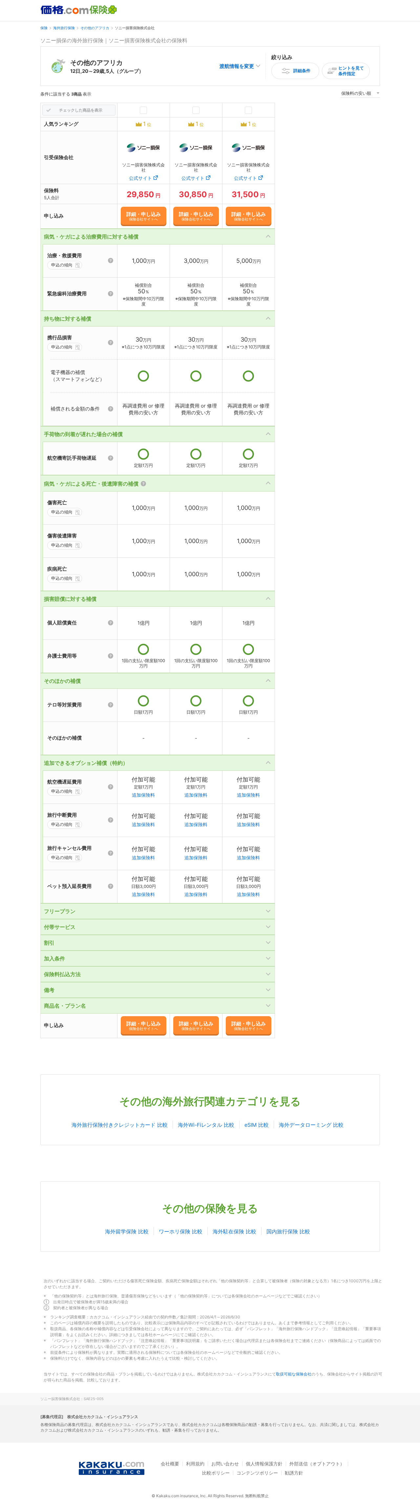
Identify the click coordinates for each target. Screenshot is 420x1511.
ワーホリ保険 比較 (180, 1231)
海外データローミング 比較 (311, 1125)
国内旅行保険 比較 (288, 1231)
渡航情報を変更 (237, 66)
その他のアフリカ (94, 28)
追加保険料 (143, 795)
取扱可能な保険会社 (293, 1374)
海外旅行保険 (64, 28)
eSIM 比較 (256, 1125)
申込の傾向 (62, 264)
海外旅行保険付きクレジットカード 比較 (120, 1125)
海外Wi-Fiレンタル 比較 (206, 1125)
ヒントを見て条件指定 (351, 70)
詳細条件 (301, 70)
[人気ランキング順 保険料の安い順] (360, 94)
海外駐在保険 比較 (234, 1231)
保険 (44, 28)
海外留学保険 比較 (127, 1231)
